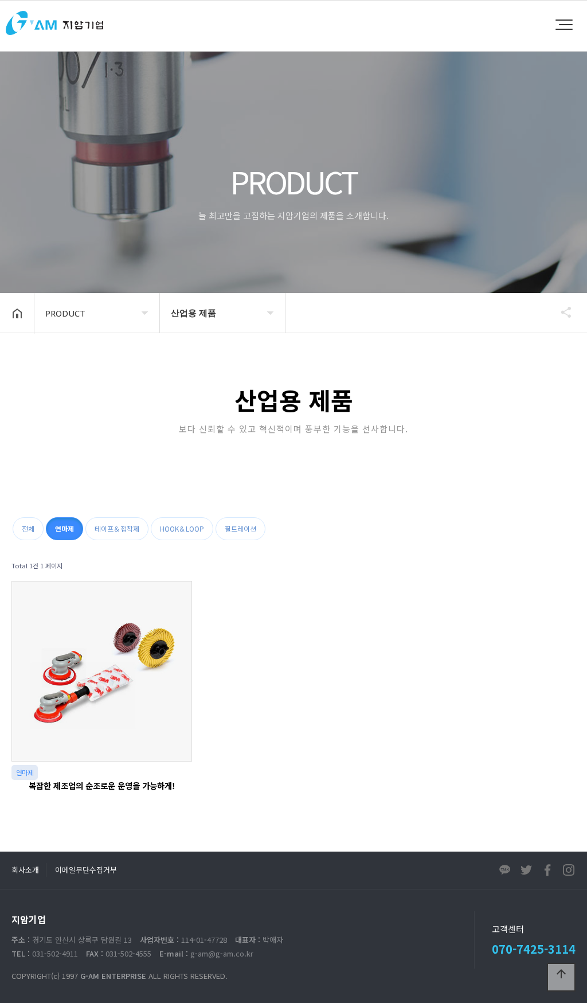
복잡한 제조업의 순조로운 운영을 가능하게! (102, 785)
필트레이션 (240, 528)
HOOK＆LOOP (182, 528)
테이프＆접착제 (117, 528)
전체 (28, 528)
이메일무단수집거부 (86, 869)
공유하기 (561, 312)
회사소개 (25, 869)
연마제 (64, 528)
